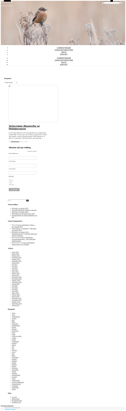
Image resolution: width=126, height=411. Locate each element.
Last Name (12, 169)
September (15, 370)
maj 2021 (15, 268)
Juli (13, 347)
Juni (13, 348)
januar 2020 (15, 296)
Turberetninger (64, 48)
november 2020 (17, 279)
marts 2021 (15, 272)
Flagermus (15, 331)
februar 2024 (16, 256)
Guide (14, 340)
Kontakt (64, 54)
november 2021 (17, 257)
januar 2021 (15, 275)
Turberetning (16, 380)
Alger (13, 313)
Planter (14, 366)
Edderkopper (16, 325)
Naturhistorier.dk (7, 2)
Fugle (13, 334)
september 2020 (17, 282)
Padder (14, 363)
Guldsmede (15, 341)
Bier (13, 320)
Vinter (14, 389)
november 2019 (17, 300)
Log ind (14, 397)
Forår (13, 332)
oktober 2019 (16, 302)
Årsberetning (16, 317)
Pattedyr (14, 364)
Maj (13, 354)
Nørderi (14, 359)
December (15, 324)
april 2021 (15, 270)
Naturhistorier (15, 141)
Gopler (14, 338)
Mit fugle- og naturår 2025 (20, 208)
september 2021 (17, 261)
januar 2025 (15, 254)
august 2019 (15, 305)
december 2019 (16, 298)
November (15, 357)
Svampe (14, 377)
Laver (13, 352)
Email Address (14, 153)
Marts (13, 356)
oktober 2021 (16, 259)
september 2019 (17, 303)
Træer (13, 379)
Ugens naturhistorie (64, 50)
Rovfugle (15, 368)
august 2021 (15, 263)
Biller (13, 322)
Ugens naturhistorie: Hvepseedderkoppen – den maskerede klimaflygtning (23, 239)
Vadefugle (15, 386)
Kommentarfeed (17, 400)
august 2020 (15, 284)
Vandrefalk (15, 387)
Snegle (14, 371)
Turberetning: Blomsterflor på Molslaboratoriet (24, 127)
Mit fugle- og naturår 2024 (20, 212)
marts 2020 (15, 293)
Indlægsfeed (15, 399)
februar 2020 (16, 295)
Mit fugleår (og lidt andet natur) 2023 (23, 214)
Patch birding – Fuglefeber (20, 228)
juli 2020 (14, 286)
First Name (12, 161)
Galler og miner (17, 336)
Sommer (14, 373)
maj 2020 (15, 289)
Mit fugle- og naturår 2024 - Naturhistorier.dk (20, 233)
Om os (63, 52)
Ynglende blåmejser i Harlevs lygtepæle (24, 210)
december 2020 (16, 277)
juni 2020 (15, 287)
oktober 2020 (16, 280)
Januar (14, 345)
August (14, 318)
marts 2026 (15, 252)
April (13, 315)
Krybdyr (14, 350)
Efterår (14, 327)
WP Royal (17, 407)
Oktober (14, 361)
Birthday (11, 176)
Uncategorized (16, 384)
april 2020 (15, 291)
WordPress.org (16, 402)
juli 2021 (14, 264)
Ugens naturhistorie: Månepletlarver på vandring (23, 243)
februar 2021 (16, 273)
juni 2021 (15, 266)
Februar (14, 329)
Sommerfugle (16, 375)
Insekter (14, 343)
